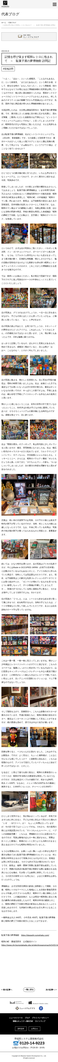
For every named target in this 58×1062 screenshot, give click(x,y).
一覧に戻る (29, 990)
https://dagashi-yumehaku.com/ (35, 935)
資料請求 (20, 1029)
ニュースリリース (16, 1018)
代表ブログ (12, 22)
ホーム (3, 22)
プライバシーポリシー (40, 1018)
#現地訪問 (8, 69)
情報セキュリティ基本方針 (23, 1021)
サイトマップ (40, 1021)
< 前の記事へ (6, 990)
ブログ (27, 1018)
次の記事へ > (51, 990)
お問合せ (34, 1029)
